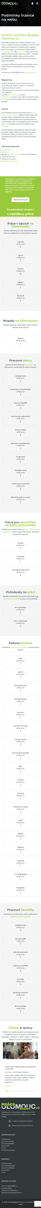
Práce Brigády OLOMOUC (20, 1072)
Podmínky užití (33, 1202)
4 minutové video (29, 72)
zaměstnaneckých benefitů (20, 917)
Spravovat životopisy (8, 1165)
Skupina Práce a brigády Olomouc (22, 1125)
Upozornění (5, 1146)
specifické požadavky (11, 599)
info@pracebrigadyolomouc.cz (11, 1193)
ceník (7, 124)
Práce (11, 223)
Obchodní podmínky (8, 1150)
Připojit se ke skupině (20, 200)
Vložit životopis (6, 1163)
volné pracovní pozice (18, 647)
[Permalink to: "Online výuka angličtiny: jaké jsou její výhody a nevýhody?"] (20, 1050)
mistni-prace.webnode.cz (9, 1190)
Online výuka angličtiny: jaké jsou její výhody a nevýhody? (20, 1068)
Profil (3, 1148)
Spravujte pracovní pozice (10, 161)
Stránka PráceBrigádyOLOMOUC (22, 1121)
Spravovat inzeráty (7, 1141)
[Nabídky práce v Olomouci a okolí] (10, 3)
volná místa (29, 365)
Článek (3, 99)
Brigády (8, 320)
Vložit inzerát (5, 1139)
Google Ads (21, 52)
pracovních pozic (13, 95)
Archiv (20, 1204)
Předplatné (5, 126)
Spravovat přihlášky (7, 1143)
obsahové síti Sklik (7, 52)
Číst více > (8, 1086)
